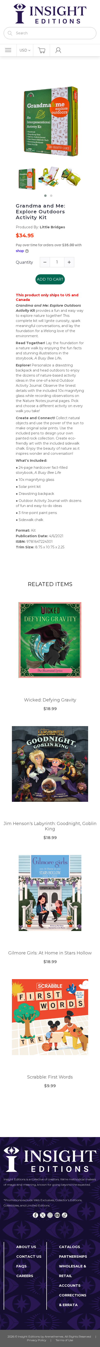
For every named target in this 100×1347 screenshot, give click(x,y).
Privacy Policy (36, 1340)
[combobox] (50, 33)
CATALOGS (69, 1247)
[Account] (58, 50)
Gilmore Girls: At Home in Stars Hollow (50, 953)
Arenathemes (54, 1336)
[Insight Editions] (50, 13)
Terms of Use (64, 1340)
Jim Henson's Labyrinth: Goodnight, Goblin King (50, 826)
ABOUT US (26, 1247)
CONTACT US (29, 1256)
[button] (45, 195)
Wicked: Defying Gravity (50, 700)
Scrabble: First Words (50, 1077)
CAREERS (24, 1276)
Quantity (24, 262)
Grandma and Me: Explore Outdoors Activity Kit (40, 211)
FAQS (21, 1266)
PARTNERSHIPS (73, 1256)
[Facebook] (35, 1215)
